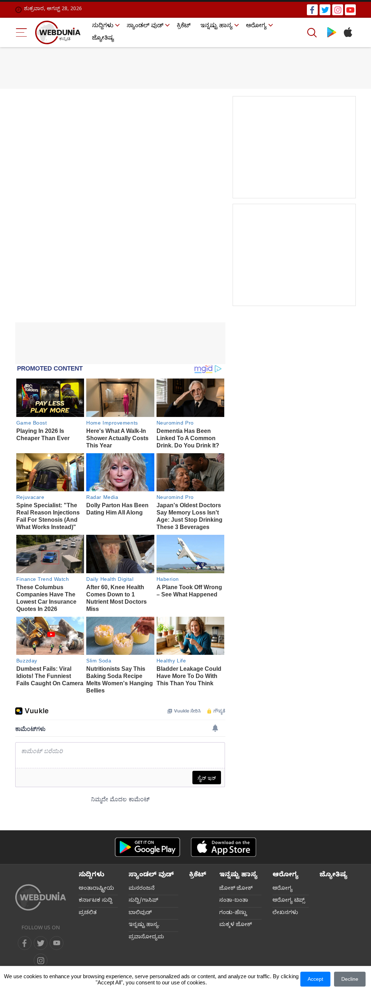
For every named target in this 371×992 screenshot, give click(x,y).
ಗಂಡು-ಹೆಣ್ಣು (233, 913)
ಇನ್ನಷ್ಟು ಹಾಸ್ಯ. (144, 925)
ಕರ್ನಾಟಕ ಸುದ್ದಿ (95, 901)
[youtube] (350, 9)
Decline (349, 979)
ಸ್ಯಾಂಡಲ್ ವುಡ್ (145, 26)
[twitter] (325, 9)
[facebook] (312, 9)
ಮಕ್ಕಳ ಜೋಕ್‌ (235, 925)
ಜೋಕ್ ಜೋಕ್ (236, 889)
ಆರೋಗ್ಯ (256, 26)
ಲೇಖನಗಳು (285, 913)
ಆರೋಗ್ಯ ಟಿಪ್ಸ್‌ (288, 901)
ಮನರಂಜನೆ (142, 889)
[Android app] (147, 847)
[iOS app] (223, 847)
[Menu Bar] (21, 32)
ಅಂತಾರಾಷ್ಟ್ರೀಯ (96, 889)
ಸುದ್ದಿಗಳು (102, 26)
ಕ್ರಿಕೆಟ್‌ (184, 26)
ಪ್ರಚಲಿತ (88, 913)
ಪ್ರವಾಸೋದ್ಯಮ (146, 937)
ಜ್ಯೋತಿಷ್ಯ (103, 39)
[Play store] (332, 32)
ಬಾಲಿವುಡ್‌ (140, 913)
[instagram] (337, 9)
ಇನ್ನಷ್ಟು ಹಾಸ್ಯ (216, 26)
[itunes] (347, 32)
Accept (315, 979)
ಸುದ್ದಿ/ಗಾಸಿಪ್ (143, 901)
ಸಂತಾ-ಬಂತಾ (233, 901)
